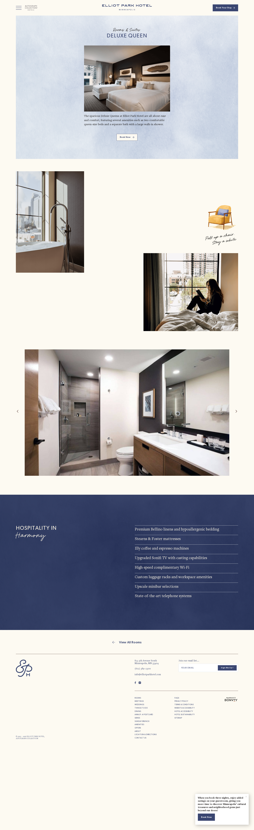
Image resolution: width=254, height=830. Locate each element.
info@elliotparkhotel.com (148, 674)
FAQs (176, 698)
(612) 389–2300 (143, 669)
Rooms (138, 698)
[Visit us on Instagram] (140, 682)
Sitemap (178, 718)
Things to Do (141, 708)
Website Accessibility (184, 708)
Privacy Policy (181, 701)
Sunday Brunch (142, 721)
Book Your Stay (224, 8)
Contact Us (140, 738)
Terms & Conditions (184, 704)
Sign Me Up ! (227, 668)
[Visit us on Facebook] (135, 682)
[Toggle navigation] (19, 8)
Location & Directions (146, 734)
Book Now (125, 137)
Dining (138, 711)
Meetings (139, 701)
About (138, 731)
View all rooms (130, 642)
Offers (138, 728)
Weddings (139, 704)
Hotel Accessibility (183, 711)
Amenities (139, 724)
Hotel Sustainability (184, 714)
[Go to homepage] (24, 668)
